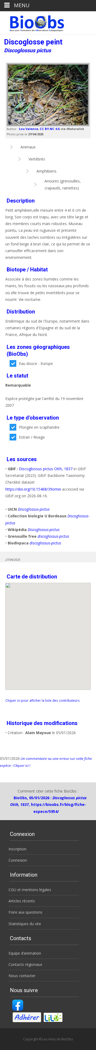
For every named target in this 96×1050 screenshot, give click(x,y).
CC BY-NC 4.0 (49, 129)
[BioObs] (32, 22)
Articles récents (22, 900)
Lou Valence (28, 129)
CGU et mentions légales (30, 889)
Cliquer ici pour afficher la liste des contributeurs (42, 700)
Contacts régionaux (25, 964)
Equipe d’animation (25, 953)
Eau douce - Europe (36, 363)
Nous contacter (22, 975)
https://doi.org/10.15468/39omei (33, 489)
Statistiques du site (25, 923)
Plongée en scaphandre (39, 427)
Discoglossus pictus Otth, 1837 (46, 468)
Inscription (17, 848)
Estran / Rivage (32, 437)
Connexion (18, 860)
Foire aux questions (25, 912)
